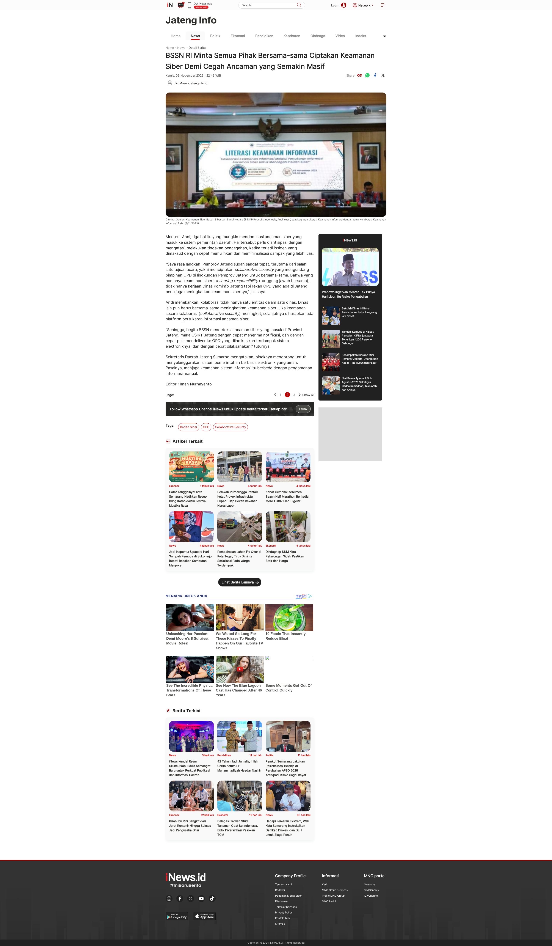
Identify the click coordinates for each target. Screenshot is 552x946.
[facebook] (375, 75)
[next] (300, 394)
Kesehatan (292, 36)
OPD (206, 427)
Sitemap (280, 923)
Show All (308, 395)
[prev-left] (275, 394)
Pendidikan (264, 36)
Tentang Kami (283, 884)
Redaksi (280, 890)
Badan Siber (188, 427)
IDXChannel (371, 895)
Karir (325, 884)
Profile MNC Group (333, 895)
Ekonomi (238, 36)
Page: (170, 395)
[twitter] (383, 75)
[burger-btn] (383, 5)
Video (340, 36)
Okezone (369, 884)
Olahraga (317, 36)
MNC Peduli (329, 901)
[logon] (170, 5)
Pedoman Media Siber (288, 895)
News (195, 36)
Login (335, 5)
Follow (303, 408)
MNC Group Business (335, 890)
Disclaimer (281, 901)
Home (175, 36)
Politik (215, 36)
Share (350, 75)
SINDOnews (371, 890)
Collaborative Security (230, 427)
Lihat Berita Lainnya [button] (238, 582)
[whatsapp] (367, 75)
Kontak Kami (282, 918)
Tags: (170, 425)
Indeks (360, 36)
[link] (359, 75)
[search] (299, 5)
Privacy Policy (284, 912)
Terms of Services (286, 906)
